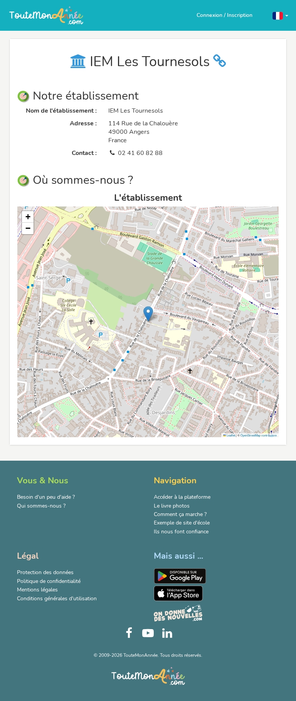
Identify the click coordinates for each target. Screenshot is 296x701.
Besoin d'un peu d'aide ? (46, 497)
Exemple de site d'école (182, 522)
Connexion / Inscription (224, 15)
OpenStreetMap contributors (258, 435)
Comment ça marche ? (180, 514)
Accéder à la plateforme (182, 497)
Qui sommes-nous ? (41, 506)
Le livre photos (172, 506)
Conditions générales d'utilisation (57, 598)
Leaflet (230, 435)
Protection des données (45, 572)
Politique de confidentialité (49, 581)
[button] (280, 15)
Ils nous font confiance (181, 531)
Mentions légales (37, 589)
